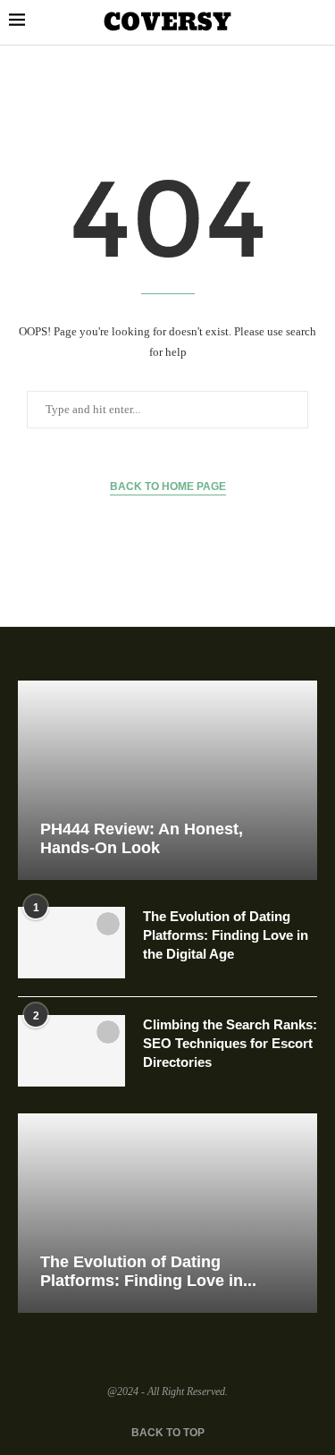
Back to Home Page (168, 486)
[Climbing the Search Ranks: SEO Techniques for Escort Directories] (71, 1051)
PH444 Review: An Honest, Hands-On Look (141, 838)
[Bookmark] (108, 924)
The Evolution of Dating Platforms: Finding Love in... (148, 1271)
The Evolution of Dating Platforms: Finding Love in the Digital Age (225, 935)
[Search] (317, 23)
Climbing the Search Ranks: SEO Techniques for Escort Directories (230, 1043)
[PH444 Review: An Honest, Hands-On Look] (167, 780)
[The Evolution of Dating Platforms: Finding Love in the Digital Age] (71, 942)
